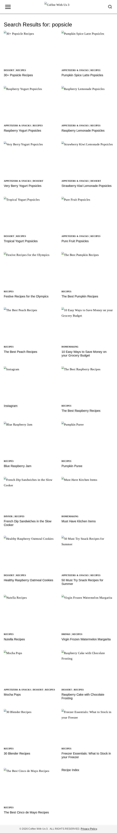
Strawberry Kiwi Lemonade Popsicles (87, 185)
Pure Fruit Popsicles (75, 241)
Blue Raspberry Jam (17, 466)
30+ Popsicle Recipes (18, 75)
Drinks (66, 634)
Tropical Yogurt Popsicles (21, 241)
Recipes (21, 70)
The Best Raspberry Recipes (81, 410)
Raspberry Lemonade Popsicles (83, 130)
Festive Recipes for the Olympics (26, 296)
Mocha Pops (12, 694)
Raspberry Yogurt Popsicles (22, 130)
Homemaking (70, 347)
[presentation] (29, 48)
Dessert (9, 70)
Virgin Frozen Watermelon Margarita (86, 639)
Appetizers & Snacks (75, 70)
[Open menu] (8, 7)
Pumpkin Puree (72, 466)
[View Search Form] (110, 7)
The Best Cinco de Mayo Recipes (26, 812)
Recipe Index (70, 770)
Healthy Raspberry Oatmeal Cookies (28, 580)
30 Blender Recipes (17, 753)
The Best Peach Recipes (20, 351)
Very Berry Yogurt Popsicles (22, 185)
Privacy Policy (89, 829)
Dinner (8, 516)
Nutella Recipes (14, 639)
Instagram (11, 405)
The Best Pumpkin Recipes (80, 296)
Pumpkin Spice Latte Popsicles (82, 75)
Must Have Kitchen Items (79, 521)
